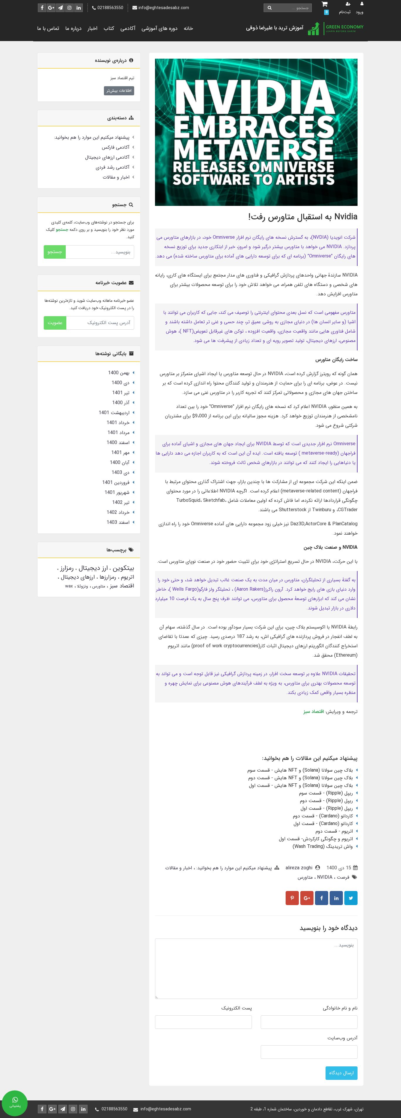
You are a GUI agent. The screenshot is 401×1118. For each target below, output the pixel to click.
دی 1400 (120, 383)
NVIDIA (324, 877)
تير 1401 (120, 393)
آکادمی (127, 28)
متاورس (305, 877)
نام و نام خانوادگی (340, 1008)
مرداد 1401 (118, 432)
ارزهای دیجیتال (77, 577)
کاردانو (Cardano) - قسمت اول (323, 823)
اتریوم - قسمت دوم (334, 831)
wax (69, 586)
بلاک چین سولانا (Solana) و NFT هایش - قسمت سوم (300, 770)
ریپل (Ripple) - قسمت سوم (326, 793)
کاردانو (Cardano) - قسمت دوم (323, 816)
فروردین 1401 (115, 482)
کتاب (109, 28)
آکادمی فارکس (115, 147)
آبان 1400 (119, 462)
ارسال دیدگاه (341, 1073)
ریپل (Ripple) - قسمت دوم (326, 800)
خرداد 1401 (118, 422)
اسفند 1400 (118, 442)
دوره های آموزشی (159, 28)
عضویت (55, 322)
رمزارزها (107, 577)
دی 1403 (120, 472)
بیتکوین (122, 568)
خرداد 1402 (118, 512)
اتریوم (126, 577)
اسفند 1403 (118, 522)
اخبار (92, 28)
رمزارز (66, 568)
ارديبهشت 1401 (114, 412)
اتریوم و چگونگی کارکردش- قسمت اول (316, 839)
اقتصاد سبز (121, 586)
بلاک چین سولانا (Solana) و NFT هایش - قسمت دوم (300, 778)
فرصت (342, 877)
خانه (188, 28)
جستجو (55, 251)
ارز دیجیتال (92, 568)
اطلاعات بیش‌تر (119, 90)
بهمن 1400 (118, 373)
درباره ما (73, 28)
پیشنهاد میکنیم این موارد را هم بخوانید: (233, 868)
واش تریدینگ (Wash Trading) (323, 846)
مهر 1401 (120, 452)
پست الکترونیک (236, 1008)
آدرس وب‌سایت (342, 1038)
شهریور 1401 (117, 492)
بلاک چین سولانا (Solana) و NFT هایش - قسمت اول (301, 785)
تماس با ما (48, 28)
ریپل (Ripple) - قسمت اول (327, 808)
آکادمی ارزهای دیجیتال (107, 157)
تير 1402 (120, 502)
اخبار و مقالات (178, 868)
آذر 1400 (120, 402)
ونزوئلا (82, 586)
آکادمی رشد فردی (112, 167)
